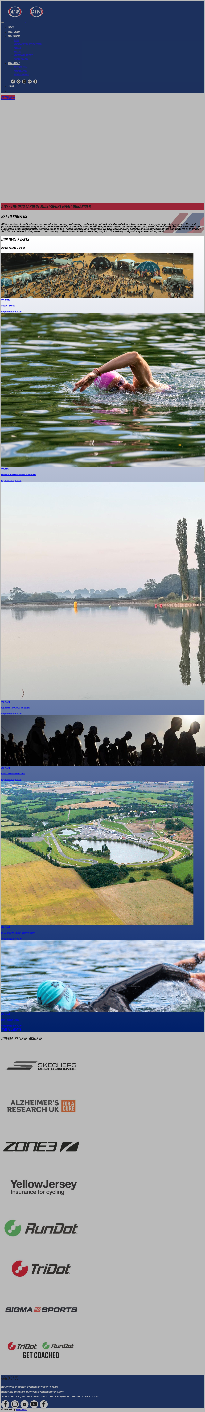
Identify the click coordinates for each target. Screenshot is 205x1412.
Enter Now (8, 97)
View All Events (11, 1029)
